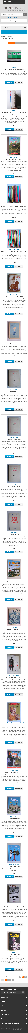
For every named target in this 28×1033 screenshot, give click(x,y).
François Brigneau (14, 205)
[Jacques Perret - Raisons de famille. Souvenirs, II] (14, 283)
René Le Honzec (14, 864)
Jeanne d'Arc (14, 725)
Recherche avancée (12, 17)
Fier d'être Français (14, 534)
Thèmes (3, 1006)
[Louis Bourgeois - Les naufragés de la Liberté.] (14, 146)
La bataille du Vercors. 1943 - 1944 (14, 907)
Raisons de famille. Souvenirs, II (14, 296)
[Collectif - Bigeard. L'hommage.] (14, 941)
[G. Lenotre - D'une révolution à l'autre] (14, 616)
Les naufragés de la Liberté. (14, 159)
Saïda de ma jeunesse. (14, 818)
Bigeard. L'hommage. (14, 954)
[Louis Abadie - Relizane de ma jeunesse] (14, 569)
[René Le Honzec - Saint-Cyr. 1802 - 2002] (14, 853)
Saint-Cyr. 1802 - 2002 (14, 866)
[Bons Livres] (14, 8)
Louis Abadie (14, 580)
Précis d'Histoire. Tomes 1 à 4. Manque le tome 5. (14, 113)
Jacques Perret (14, 294)
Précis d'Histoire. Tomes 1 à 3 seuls (14, 69)
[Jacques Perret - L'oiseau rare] (14, 331)
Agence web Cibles (17, 1028)
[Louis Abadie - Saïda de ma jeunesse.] (14, 805)
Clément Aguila (14, 770)
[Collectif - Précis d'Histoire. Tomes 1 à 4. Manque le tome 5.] (14, 99)
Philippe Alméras (14, 675)
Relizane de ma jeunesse (14, 582)
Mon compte (5, 1019)
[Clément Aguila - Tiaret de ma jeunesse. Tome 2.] (14, 759)
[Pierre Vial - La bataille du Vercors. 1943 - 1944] (14, 893)
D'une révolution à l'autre (14, 629)
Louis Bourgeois (14, 157)
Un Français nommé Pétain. (14, 677)
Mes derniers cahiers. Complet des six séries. (14, 207)
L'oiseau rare (14, 344)
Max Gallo (14, 532)
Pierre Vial (14, 905)
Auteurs (5, 28)
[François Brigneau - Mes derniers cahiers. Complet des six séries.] (14, 193)
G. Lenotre (14, 627)
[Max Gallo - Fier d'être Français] (14, 521)
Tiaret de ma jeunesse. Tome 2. (14, 772)
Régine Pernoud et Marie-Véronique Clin (14, 723)
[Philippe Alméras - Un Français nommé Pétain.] (14, 664)
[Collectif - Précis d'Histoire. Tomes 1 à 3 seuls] (14, 56)
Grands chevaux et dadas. (14, 439)
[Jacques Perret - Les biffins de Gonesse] (14, 473)
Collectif (14, 67)
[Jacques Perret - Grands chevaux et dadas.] (14, 426)
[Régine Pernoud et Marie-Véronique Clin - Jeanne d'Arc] (14, 712)
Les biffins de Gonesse (14, 487)
